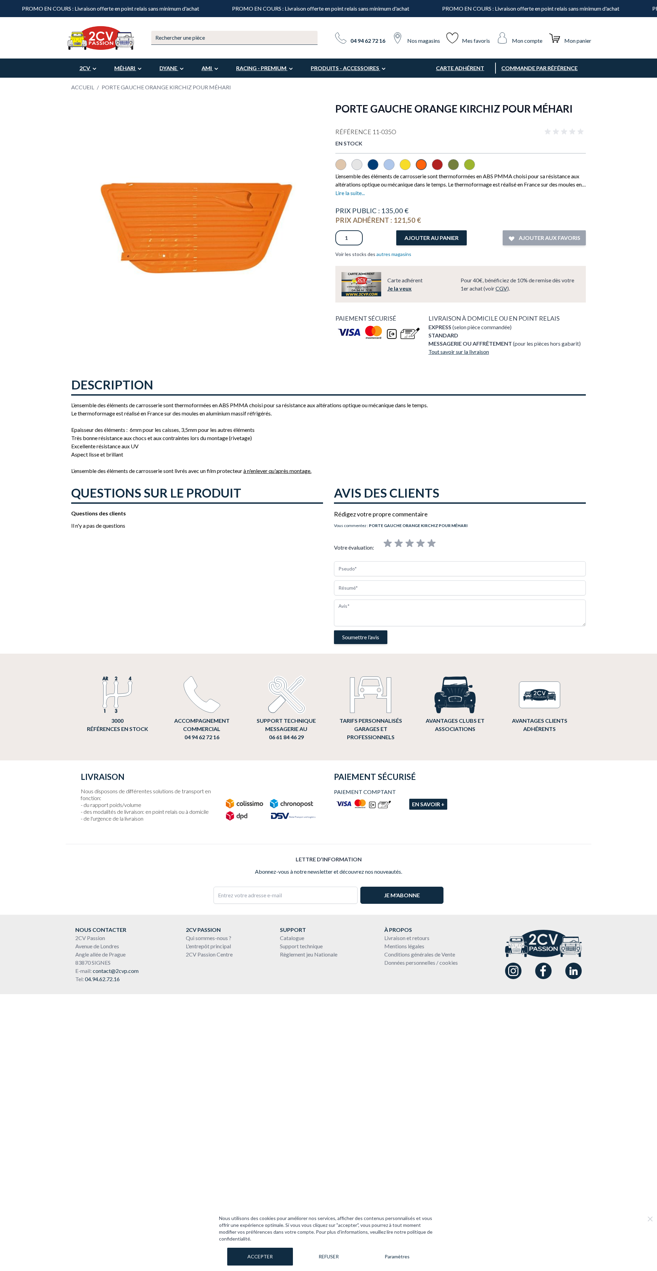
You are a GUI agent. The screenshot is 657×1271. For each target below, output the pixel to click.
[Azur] (376, 168)
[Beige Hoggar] (343, 168)
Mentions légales (404, 946)
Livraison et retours (406, 938)
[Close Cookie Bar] (650, 1219)
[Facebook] (543, 971)
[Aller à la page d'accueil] (100, 38)
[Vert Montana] (456, 168)
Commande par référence (539, 68)
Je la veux (399, 288)
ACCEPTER (260, 1256)
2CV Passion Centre (209, 954)
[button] (565, 132)
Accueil (82, 87)
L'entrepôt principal (208, 946)
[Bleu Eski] (392, 168)
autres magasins (393, 254)
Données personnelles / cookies (421, 962)
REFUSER (329, 1256)
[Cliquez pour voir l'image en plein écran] (196, 227)
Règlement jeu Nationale (308, 954)
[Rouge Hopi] (440, 168)
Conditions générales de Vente (419, 954)
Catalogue (292, 938)
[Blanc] (359, 168)
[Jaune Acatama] (408, 168)
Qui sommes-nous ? (208, 938)
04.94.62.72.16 (102, 979)
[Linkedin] (573, 971)
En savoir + (428, 804)
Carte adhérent (460, 68)
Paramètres (397, 1256)
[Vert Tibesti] (471, 168)
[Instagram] (513, 971)
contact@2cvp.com (116, 970)
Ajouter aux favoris (549, 237)
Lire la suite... (350, 193)
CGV (501, 288)
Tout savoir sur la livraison (458, 351)
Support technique (301, 946)
